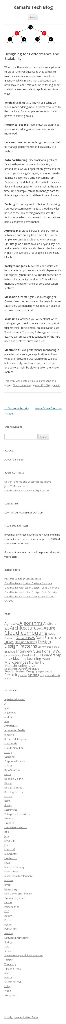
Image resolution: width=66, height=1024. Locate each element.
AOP (6, 721)
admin (56, 385)
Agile (8, 623)
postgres (40, 671)
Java (56, 650)
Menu (33, 17)
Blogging (9, 734)
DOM (7, 800)
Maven (46, 658)
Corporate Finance (14, 761)
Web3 (7, 990)
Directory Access (13, 792)
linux (8, 658)
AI (5, 703)
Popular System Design (20, 671)
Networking (10, 889)
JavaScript (9, 655)
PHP (6, 911)
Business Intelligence (16, 739)
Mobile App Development (18, 876)
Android (50, 623)
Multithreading (16, 665)
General (56, 647)
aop (6, 628)
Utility (7, 986)
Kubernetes (11, 853)
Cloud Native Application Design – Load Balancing (31, 587)
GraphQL (9, 651)
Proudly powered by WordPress (21, 1017)
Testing (8, 959)
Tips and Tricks (52, 675)
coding (8, 752)
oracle (35, 668)
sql (42, 675)
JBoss (18, 655)
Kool (25, 655)
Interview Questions (33, 651)
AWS (40, 628)
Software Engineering (16, 937)
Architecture (23, 627)
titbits (7, 973)
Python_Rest (11, 929)
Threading (10, 964)
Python (8, 924)
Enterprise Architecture (17, 814)
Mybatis (8, 880)
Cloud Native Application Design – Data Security (30, 592)
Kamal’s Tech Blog (33, 7)
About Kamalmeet (14, 459)
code (51, 633)
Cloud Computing (41, 380)
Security (12, 674)
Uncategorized (12, 982)
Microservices (16, 662)
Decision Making (26, 642)
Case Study (10, 743)
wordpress (10, 995)
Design (44, 641)
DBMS (9, 641)
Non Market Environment (17, 668)
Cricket (8, 765)
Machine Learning (27, 658)
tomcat (7, 678)
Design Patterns (20, 646)
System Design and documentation (23, 955)
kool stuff (35, 655)
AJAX (16, 624)
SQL (6, 946)
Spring (33, 674)
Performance (11, 906)
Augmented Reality (14, 730)
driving (8, 805)
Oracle (8, 902)
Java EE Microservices (16, 486)
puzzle (48, 671)
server (23, 675)
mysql (31, 666)
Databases (25, 637)
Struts (7, 951)
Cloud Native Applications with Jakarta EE (26, 490)
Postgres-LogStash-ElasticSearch (22, 578)
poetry (8, 915)
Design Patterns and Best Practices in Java (27, 481)
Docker (8, 796)
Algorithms (31, 623)
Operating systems (14, 898)
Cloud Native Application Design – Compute (28, 583)
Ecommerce (44, 646)
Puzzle (8, 920)
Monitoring (36, 663)
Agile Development (14, 699)
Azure (49, 628)
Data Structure (48, 637)
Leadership (51, 655)
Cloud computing (22, 385)
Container (9, 638)
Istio (6, 831)
